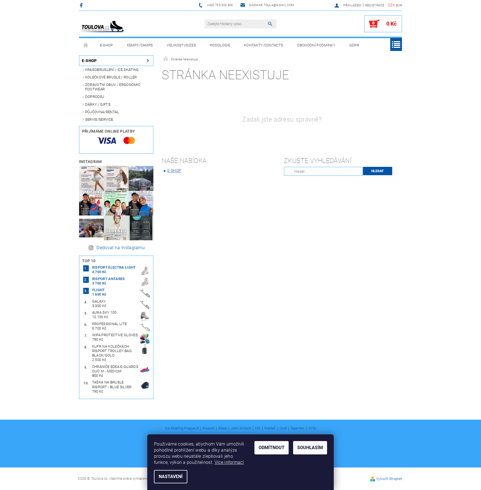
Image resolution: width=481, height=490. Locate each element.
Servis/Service (99, 119)
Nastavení (171, 476)
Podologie (220, 45)
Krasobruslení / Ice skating (112, 70)
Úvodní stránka (86, 45)
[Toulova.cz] (103, 27)
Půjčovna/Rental (102, 112)
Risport (208, 428)
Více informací (229, 462)
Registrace (374, 5)
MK (258, 428)
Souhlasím (310, 447)
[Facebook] (82, 5)
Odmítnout (271, 447)
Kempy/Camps (140, 45)
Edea (223, 428)
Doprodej (94, 97)
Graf (283, 428)
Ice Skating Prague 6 (182, 428)
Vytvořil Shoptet (389, 479)
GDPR (354, 45)
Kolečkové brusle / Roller (111, 77)
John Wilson (241, 428)
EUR (399, 5)
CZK (391, 5)
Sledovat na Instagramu (120, 247)
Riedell (270, 428)
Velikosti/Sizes (181, 45)
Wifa (312, 428)
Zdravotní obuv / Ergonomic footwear (112, 87)
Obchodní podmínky (316, 45)
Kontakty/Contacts (263, 45)
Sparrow (298, 428)
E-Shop (106, 45)
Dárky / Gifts (98, 104)
